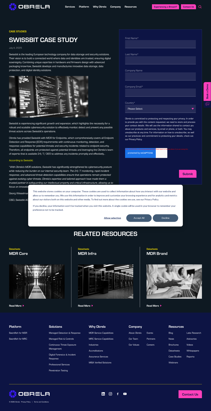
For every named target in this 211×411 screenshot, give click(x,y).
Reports (191, 356)
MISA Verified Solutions (100, 362)
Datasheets (174, 350)
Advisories (192, 338)
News (171, 338)
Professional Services (59, 364)
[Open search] (200, 7)
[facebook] (117, 394)
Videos (190, 344)
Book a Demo (207, 91)
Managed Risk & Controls (61, 338)
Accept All (139, 217)
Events (150, 332)
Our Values (134, 344)
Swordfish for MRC (18, 338)
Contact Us (188, 6)
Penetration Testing (58, 370)
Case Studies (175, 356)
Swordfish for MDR (18, 332)
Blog (171, 332)
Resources (131, 6)
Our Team (133, 338)
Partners (151, 338)
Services (70, 6)
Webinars (173, 362)
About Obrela (135, 332)
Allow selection (112, 217)
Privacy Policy (135, 139)
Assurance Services (98, 356)
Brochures (174, 344)
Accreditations (96, 350)
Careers (150, 344)
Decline (165, 217)
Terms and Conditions (41, 402)
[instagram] (110, 394)
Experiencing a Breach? (165, 6)
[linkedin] (103, 394)
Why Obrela (99, 6)
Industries (93, 344)
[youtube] (125, 394)
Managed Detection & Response (64, 332)
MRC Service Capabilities (101, 338)
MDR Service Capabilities (101, 332)
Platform (84, 6)
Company (115, 6)
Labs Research (194, 332)
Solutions (55, 326)
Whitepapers (193, 350)
